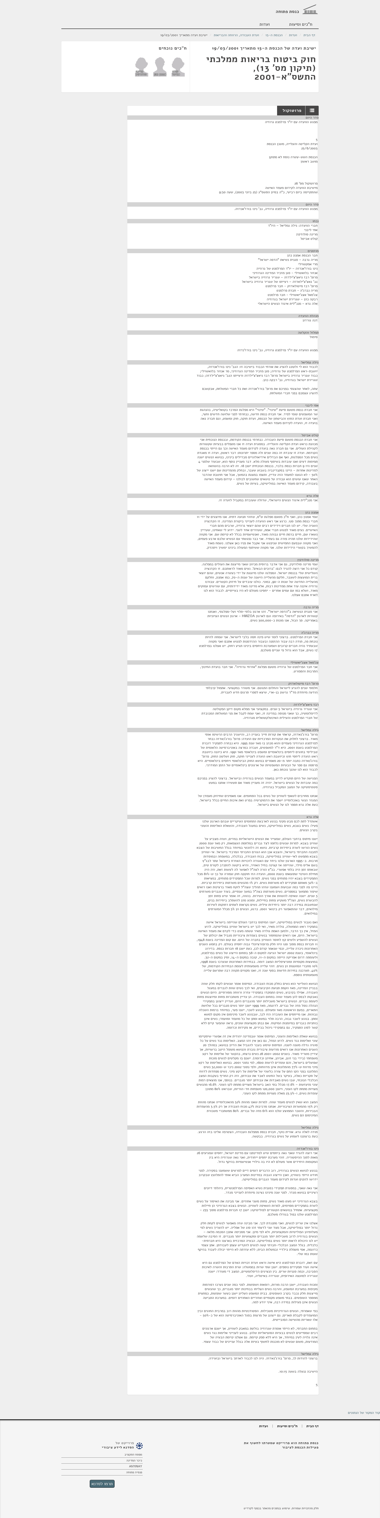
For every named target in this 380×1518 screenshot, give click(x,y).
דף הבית (309, 35)
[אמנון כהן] (159, 66)
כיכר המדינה (134, 1460)
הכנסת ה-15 (274, 35)
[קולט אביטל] (178, 66)
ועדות (264, 24)
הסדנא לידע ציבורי (118, 1447)
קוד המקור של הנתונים (364, 1412)
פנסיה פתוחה (134, 1472)
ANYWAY (135, 1466)
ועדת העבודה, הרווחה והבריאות (236, 35)
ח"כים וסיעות (300, 24)
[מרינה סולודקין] (141, 66)
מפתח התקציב (133, 1454)
